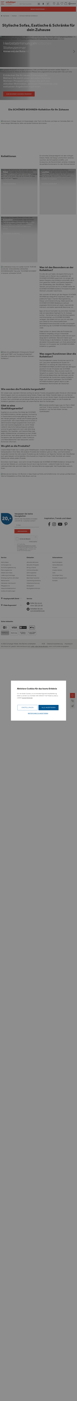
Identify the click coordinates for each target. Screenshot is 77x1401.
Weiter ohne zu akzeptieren (38, 713)
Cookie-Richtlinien (27, 698)
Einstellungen (27, 707)
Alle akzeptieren (48, 707)
